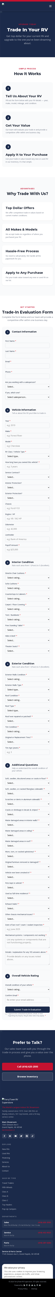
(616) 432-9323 (44, 1232)
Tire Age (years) (12, 748)
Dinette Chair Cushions (15, 573)
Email (8, 361)
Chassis (8, 504)
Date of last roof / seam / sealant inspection (24, 925)
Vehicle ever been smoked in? (18, 872)
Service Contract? (12, 472)
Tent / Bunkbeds (13, 615)
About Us (6, 1166)
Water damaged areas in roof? (18, 841)
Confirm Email (12, 995)
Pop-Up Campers (9, 1209)
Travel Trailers (8, 1183)
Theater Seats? (12, 646)
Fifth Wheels (7, 1187)
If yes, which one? (12, 392)
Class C (5, 1200)
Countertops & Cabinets (16, 594)
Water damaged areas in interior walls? (22, 820)
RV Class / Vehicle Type (15, 452)
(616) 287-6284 (44, 1243)
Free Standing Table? (14, 625)
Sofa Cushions (12, 583)
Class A (5, 1191)
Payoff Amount (12, 545)
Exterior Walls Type (14, 685)
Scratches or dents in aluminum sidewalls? (23, 799)
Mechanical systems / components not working (26, 935)
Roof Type (10, 706)
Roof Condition (12, 695)
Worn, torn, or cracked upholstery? (20, 851)
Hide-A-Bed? (11, 636)
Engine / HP (10, 514)
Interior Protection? (13, 483)
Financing (6, 1158)
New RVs (5, 1149)
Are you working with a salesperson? (20, 382)
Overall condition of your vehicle (19, 985)
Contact (5, 1171)
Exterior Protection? (13, 493)
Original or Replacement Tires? (18, 737)
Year (7, 421)
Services (5, 1162)
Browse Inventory (27, 1076)
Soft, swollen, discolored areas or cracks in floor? (26, 778)
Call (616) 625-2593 (27, 1066)
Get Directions (7, 1130)
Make (8, 431)
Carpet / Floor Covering (15, 604)
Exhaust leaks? (12, 904)
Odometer (9, 524)
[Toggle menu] (50, 6)
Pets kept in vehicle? (14, 883)
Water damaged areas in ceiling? (19, 831)
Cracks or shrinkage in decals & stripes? (22, 810)
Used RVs (6, 1153)
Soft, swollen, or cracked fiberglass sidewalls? (25, 789)
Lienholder (9, 535)
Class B (5, 1196)
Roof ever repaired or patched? (19, 716)
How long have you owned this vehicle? (22, 462)
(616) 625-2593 (44, 1222)
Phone (8, 372)
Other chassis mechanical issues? (20, 914)
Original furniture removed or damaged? (22, 862)
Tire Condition (12, 727)
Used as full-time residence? (17, 893)
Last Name (10, 351)
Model (8, 441)
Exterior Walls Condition (16, 674)
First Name (10, 341)
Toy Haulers (7, 1204)
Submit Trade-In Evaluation (27, 1009)
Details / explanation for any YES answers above (26, 952)
